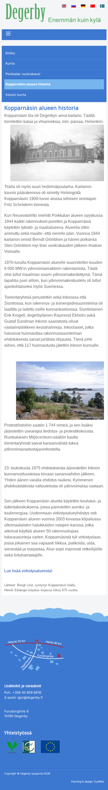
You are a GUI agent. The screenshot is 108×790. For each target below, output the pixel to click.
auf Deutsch (83, 6)
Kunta (10, 63)
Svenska (102, 6)
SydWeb (99, 781)
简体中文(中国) (92, 6)
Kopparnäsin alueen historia (28, 84)
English (64, 6)
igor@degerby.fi (30, 697)
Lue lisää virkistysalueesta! (28, 571)
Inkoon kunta (16, 95)
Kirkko (10, 53)
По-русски (73, 6)
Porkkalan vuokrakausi (23, 74)
